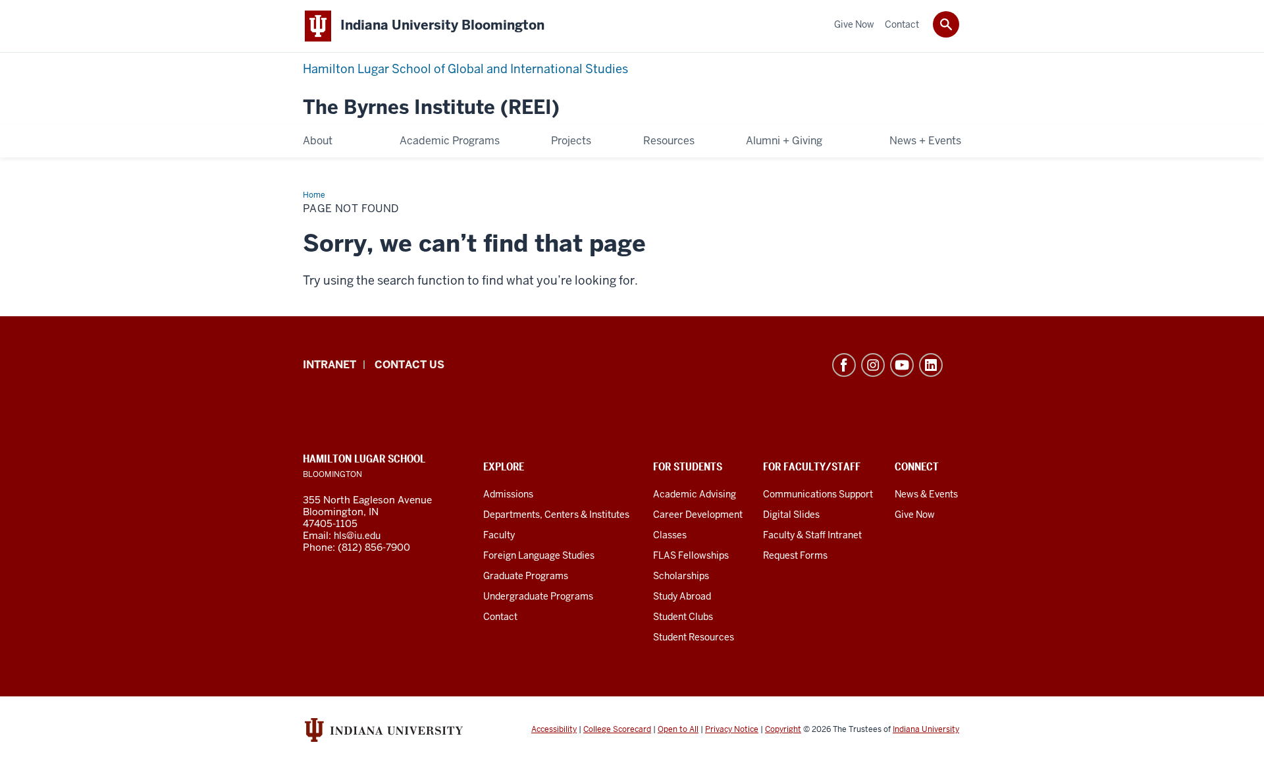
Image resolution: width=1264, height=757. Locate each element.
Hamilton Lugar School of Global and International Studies (465, 68)
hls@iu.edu (357, 536)
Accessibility (554, 729)
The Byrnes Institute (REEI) (431, 108)
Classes (670, 535)
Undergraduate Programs (538, 596)
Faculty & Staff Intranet (812, 535)
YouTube (902, 365)
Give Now (915, 514)
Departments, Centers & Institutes (556, 514)
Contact (500, 617)
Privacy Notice (731, 729)
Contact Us (409, 365)
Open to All (678, 729)
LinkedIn (931, 365)
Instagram (873, 365)
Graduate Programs (525, 576)
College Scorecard (617, 729)
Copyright (783, 729)
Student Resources (693, 637)
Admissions (508, 494)
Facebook (844, 365)
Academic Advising (694, 494)
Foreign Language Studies (538, 555)
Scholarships (681, 576)
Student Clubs (683, 617)
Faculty (499, 535)
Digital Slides (791, 514)
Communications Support (818, 494)
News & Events (926, 494)
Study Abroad (682, 596)
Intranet (329, 365)
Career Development (698, 514)
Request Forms (795, 555)
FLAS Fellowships (691, 555)
